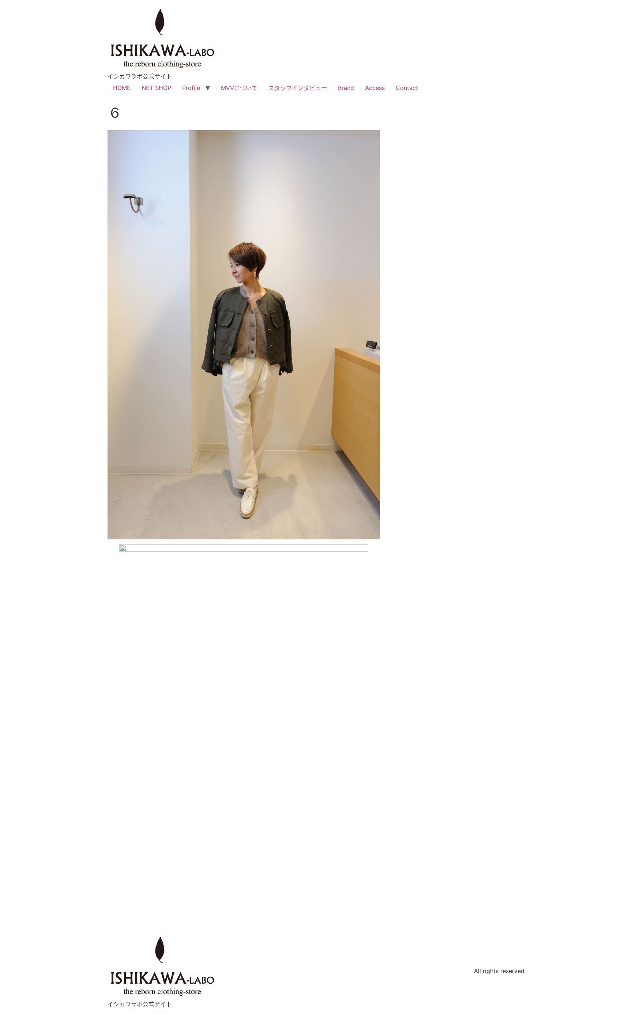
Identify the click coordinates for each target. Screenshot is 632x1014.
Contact (407, 87)
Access (375, 87)
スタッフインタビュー (297, 87)
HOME (122, 87)
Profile (191, 87)
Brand (346, 87)
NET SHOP (156, 87)
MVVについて (239, 87)
